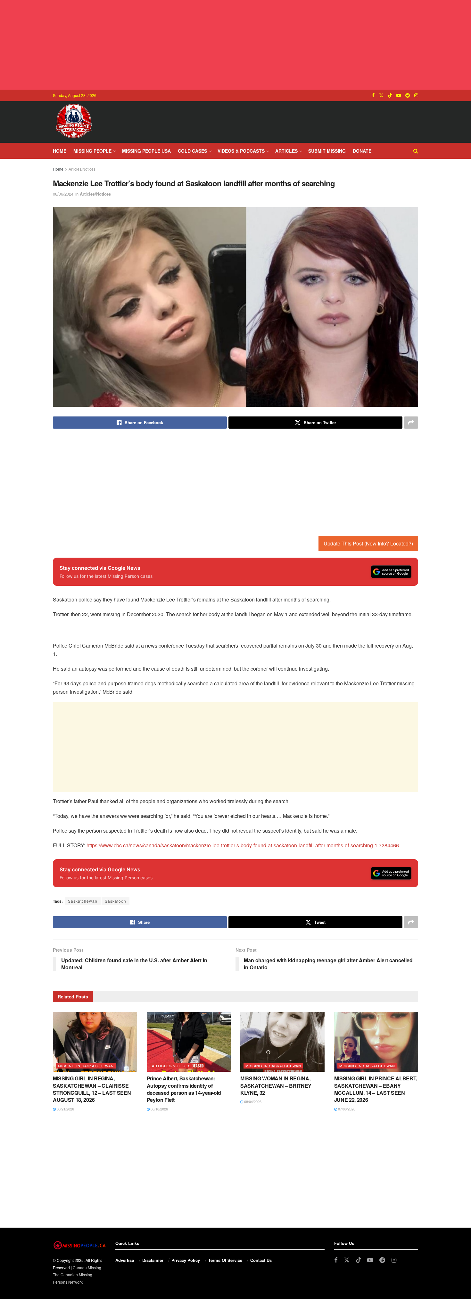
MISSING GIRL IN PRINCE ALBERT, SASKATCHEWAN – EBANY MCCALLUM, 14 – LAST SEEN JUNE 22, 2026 (375, 1089)
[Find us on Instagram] (416, 95)
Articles (286, 151)
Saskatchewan (82, 901)
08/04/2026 (252, 1101)
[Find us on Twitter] (381, 95)
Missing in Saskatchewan (86, 1065)
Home (59, 151)
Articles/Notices (82, 169)
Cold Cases (192, 151)
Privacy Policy (185, 1260)
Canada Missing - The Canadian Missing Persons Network (78, 1275)
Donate (362, 151)
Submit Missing (327, 151)
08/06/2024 (63, 194)
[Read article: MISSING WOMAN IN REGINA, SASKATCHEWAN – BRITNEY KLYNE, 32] (282, 1042)
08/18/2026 (159, 1108)
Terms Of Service (225, 1260)
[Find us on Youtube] (398, 95)
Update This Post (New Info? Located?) (368, 543)
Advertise (124, 1260)
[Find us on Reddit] (407, 95)
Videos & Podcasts (241, 151)
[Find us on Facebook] (373, 95)
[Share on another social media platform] (411, 422)
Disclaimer (152, 1260)
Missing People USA (146, 151)
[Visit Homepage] (74, 122)
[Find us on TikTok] (390, 95)
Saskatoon (115, 901)
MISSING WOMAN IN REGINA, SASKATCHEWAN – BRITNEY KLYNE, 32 (275, 1085)
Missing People (92, 151)
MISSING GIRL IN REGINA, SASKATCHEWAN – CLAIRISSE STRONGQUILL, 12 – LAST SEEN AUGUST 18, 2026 (92, 1089)
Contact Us (261, 1260)
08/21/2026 (65, 1108)
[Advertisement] (235, 45)
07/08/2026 (346, 1108)
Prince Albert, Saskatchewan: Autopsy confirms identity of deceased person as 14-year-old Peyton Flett (184, 1089)
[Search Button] (415, 151)
